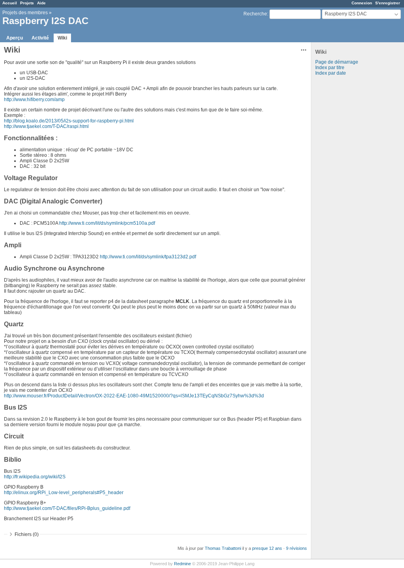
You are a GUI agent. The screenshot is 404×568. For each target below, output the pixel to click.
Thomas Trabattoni (223, 548)
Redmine (182, 563)
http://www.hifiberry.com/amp (34, 99)
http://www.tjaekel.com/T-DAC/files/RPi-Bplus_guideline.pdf (67, 508)
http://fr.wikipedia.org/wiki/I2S (34, 477)
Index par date (330, 73)
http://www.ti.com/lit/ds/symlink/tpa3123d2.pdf (148, 257)
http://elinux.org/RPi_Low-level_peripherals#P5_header (63, 492)
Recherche (255, 14)
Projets (27, 3)
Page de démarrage (336, 62)
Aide (41, 3)
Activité (40, 38)
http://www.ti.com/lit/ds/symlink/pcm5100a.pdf (107, 223)
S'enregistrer (387, 3)
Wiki (62, 38)
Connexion (362, 3)
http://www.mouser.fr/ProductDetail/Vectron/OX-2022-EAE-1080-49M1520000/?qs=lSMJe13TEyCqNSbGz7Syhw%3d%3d (134, 396)
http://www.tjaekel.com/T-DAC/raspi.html (46, 126)
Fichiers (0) (27, 534)
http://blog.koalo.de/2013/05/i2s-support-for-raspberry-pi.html (69, 121)
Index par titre (329, 67)
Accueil (9, 3)
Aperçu (14, 38)
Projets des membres (25, 12)
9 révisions (296, 548)
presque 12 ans (267, 548)
